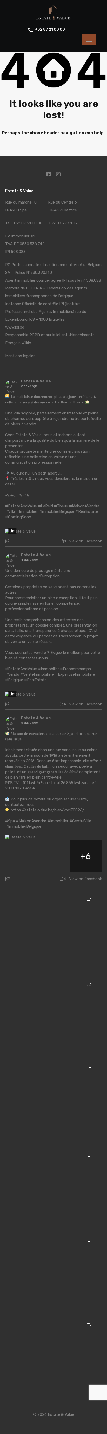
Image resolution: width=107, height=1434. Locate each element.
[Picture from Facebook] (21, 856)
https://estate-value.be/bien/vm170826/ (47, 810)
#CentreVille (80, 821)
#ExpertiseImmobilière (75, 674)
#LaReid (45, 506)
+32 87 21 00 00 (50, 30)
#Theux (61, 506)
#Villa (10, 511)
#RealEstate (86, 511)
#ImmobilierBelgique (56, 511)
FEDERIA (34, 288)
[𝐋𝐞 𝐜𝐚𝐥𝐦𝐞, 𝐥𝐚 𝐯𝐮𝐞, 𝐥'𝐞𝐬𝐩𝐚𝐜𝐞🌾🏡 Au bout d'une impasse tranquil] (53, 1360)
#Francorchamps (75, 669)
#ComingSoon (18, 517)
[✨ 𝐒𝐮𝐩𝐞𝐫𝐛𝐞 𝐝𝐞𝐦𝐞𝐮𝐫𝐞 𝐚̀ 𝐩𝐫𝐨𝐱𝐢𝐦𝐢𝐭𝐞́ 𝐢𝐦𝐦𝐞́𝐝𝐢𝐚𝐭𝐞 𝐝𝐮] (53, 1190)
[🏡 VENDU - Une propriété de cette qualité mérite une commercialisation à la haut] (53, 1019)
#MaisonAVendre (84, 506)
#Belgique (14, 680)
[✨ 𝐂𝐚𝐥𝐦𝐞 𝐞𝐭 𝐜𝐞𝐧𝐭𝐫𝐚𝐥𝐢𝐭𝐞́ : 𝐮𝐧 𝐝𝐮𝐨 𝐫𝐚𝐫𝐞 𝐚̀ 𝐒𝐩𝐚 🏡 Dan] (53, 1104)
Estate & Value (36, 381)
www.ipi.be (14, 327)
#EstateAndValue (21, 506)
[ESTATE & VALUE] (53, 18)
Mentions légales (20, 355)
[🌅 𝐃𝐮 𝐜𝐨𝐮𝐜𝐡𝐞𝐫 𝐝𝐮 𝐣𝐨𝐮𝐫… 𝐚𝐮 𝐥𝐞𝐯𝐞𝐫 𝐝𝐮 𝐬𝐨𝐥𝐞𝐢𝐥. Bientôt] (53, 934)
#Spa (10, 821)
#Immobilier (26, 511)
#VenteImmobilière (37, 674)
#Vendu (12, 674)
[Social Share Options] (8, 542)
